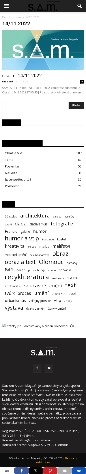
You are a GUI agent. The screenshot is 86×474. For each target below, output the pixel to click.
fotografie (62, 223)
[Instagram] (49, 368)
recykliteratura (27, 277)
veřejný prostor (40, 301)
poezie (21, 270)
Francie (11, 231)
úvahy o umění (35, 308)
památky (72, 263)
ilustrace (48, 239)
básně (8, 224)
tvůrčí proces (18, 293)
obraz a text (20, 262)
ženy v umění (57, 308)
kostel (61, 239)
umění (41, 293)
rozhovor (58, 278)
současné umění (43, 285)
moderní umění (15, 255)
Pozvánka (12, 166)
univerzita (58, 294)
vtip (57, 300)
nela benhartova (39, 255)
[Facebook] (37, 368)
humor (40, 231)
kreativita (14, 246)
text (70, 285)
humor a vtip (22, 238)
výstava (14, 307)
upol (72, 293)
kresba (32, 247)
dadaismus (39, 224)
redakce (7, 81)
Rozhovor (12, 186)
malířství (61, 246)
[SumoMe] (79, 470)
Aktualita (11, 173)
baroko (57, 216)
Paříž (9, 270)
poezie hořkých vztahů (42, 270)
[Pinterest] (50, 470)
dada (21, 223)
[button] (80, 6)
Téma (9, 160)
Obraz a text (13, 153)
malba (44, 246)
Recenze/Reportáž (18, 179)
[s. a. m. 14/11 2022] (43, 50)
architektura (35, 215)
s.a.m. (72, 277)
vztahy (68, 301)
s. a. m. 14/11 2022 (22, 75)
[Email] (64, 470)
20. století (11, 216)
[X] (36, 470)
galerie (25, 231)
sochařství (13, 286)
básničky (69, 216)
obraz (60, 253)
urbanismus (15, 300)
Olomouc (51, 261)
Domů (6, 17)
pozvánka (65, 270)
